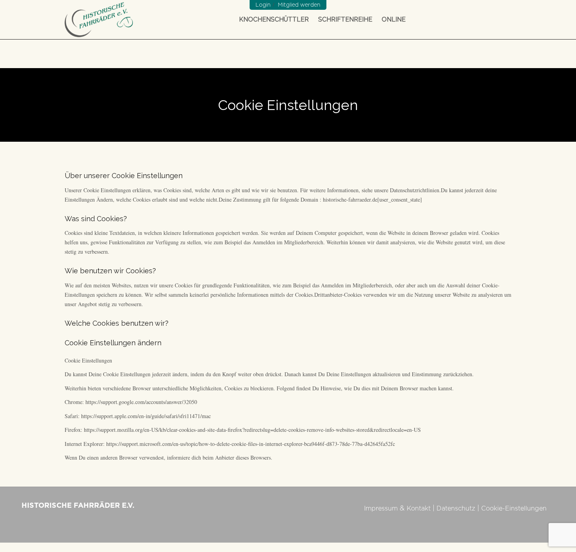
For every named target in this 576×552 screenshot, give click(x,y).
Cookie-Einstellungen (514, 508)
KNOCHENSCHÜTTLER (274, 19)
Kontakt (419, 508)
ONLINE (394, 19)
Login (263, 5)
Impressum (381, 508)
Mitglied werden (299, 5)
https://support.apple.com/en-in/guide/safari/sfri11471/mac (146, 416)
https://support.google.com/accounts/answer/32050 (141, 402)
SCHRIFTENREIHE (345, 19)
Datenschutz (456, 508)
